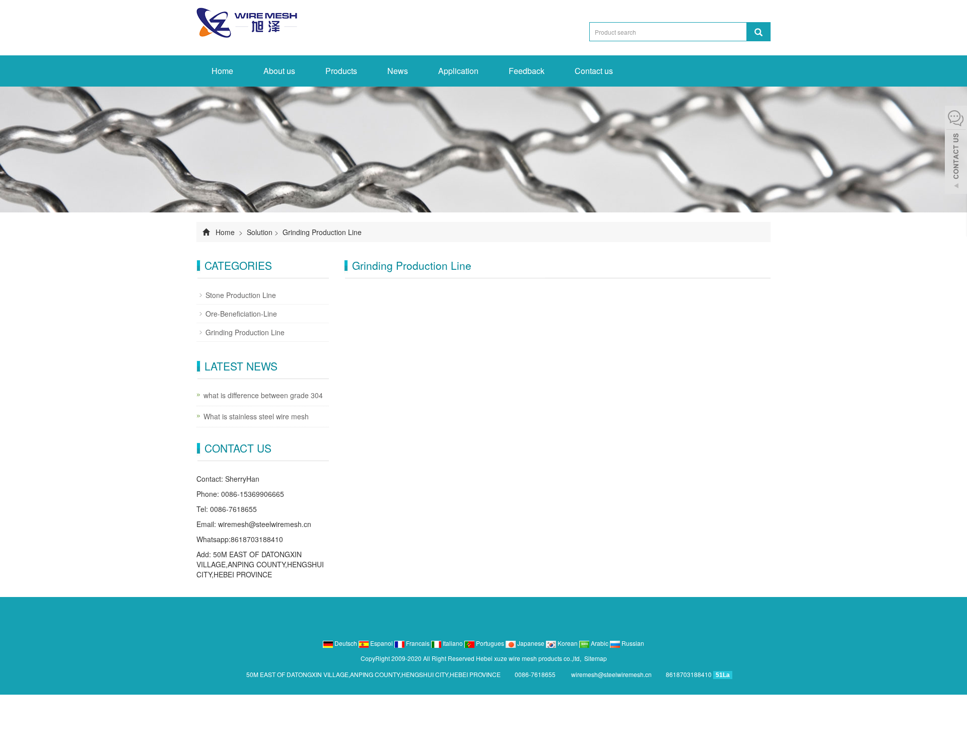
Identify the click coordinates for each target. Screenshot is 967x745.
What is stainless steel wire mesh (256, 416)
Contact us (594, 71)
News (397, 71)
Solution (259, 232)
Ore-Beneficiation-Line (241, 314)
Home (222, 71)
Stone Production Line (240, 295)
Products (341, 71)
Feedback (526, 71)
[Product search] (758, 31)
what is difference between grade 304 (263, 395)
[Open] (956, 151)
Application (458, 71)
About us (279, 71)
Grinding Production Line (321, 232)
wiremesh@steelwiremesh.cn (264, 524)
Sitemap (595, 658)
